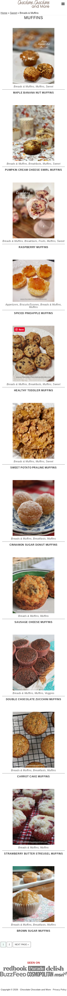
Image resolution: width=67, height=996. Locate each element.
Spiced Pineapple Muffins (33, 313)
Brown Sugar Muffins (33, 931)
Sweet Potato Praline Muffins (33, 467)
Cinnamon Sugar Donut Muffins (33, 544)
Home (4, 13)
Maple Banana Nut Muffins (33, 92)
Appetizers (11, 304)
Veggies (50, 693)
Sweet (13, 13)
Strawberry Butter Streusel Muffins (33, 853)
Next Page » (22, 945)
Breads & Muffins (24, 86)
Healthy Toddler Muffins (33, 390)
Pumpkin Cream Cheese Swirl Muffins (33, 170)
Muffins (40, 86)
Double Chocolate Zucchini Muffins (33, 699)
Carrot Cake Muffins (33, 776)
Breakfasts (35, 163)
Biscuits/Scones (29, 304)
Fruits (42, 241)
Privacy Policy (59, 989)
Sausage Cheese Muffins (33, 622)
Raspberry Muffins (33, 247)
